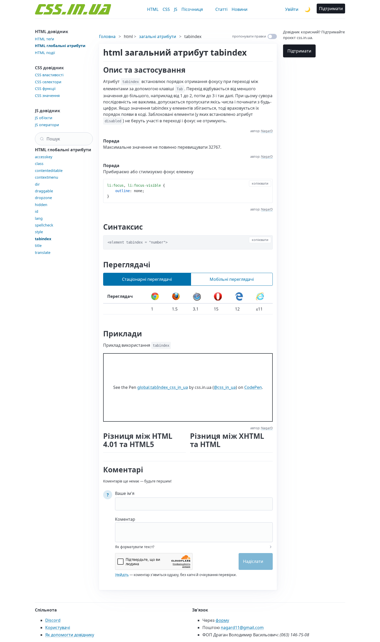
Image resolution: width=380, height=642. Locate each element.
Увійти (291, 9)
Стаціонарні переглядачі (147, 279)
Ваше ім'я (124, 493)
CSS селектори (48, 81)
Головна (107, 36)
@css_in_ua (225, 387)
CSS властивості (49, 74)
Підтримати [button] (331, 8)
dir (37, 184)
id (36, 211)
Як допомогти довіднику (69, 635)
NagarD (267, 131)
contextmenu (46, 177)
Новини (239, 9)
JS (175, 9)
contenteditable (49, 170)
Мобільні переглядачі (232, 279)
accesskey (43, 156)
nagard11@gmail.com (242, 627)
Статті (221, 9)
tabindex (43, 238)
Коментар (125, 519)
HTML (152, 9)
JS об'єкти (43, 117)
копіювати (260, 183)
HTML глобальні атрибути (60, 45)
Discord (52, 620)
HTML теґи (44, 38)
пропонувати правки (249, 36)
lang (39, 218)
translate (42, 252)
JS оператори (47, 124)
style (39, 231)
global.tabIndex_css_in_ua (162, 387)
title (38, 245)
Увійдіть (122, 574)
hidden (41, 204)
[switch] (272, 36)
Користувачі (57, 627)
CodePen (253, 387)
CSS (166, 9)
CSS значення (47, 95)
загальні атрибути (157, 36)
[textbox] (193, 529)
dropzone (43, 197)
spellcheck (44, 225)
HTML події (45, 52)
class (39, 163)
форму (222, 620)
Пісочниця (192, 9)
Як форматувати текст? (134, 547)
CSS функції (45, 88)
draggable (44, 190)
